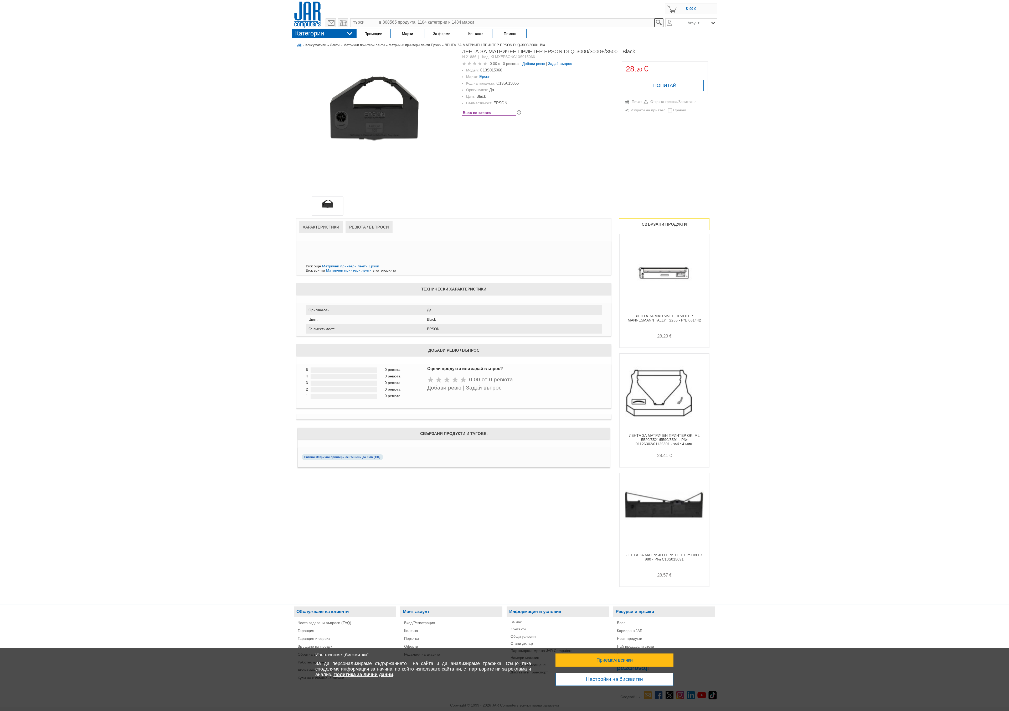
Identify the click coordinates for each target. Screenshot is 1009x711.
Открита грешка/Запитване (673, 102)
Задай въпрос (560, 63)
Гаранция (306, 631)
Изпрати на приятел (648, 110)
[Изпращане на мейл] (331, 22)
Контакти (518, 629)
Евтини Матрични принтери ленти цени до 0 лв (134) (342, 457)
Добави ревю (533, 63)
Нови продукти (629, 638)
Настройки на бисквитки (614, 679)
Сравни (679, 110)
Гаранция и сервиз (314, 638)
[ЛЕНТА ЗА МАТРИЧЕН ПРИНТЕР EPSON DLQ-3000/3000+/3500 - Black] (374, 123)
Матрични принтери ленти (364, 45)
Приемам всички (614, 660)
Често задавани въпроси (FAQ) (324, 623)
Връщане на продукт (316, 646)
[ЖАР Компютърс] (307, 14)
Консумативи (315, 45)
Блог (621, 623)
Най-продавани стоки (635, 646)
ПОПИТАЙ (664, 85)
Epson (484, 76)
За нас (516, 622)
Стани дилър (522, 643)
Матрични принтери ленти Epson (415, 45)
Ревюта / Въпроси (369, 227)
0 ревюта (511, 63)
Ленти (334, 45)
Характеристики (321, 227)
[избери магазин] (343, 22)
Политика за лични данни (363, 674)
